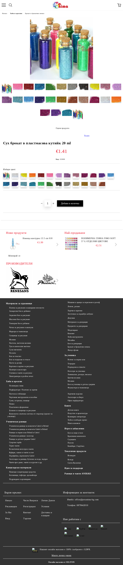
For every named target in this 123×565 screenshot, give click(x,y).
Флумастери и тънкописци (78, 388)
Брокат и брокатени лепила (34, 13)
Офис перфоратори (75, 401)
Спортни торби (15, 442)
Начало (4, 13)
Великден (71, 455)
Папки (11, 404)
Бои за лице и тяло (75, 433)
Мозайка (71, 340)
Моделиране (73, 330)
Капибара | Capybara (76, 446)
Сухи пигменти (15, 350)
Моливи (12, 340)
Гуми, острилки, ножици (19, 401)
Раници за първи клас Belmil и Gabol (24, 433)
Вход (7, 518)
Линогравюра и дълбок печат (21, 376)
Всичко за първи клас (76, 360)
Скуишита (72, 439)
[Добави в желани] (118, 195)
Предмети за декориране (78, 326)
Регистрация (29, 506)
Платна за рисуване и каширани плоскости (26, 308)
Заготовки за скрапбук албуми (80, 314)
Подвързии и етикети (76, 367)
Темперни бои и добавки (19, 323)
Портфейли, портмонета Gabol (21, 456)
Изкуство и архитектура (78, 413)
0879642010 (82, 505)
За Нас (8, 512)
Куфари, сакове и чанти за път (21, 452)
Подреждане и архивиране (20, 479)
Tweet (87, 136)
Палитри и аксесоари (17, 370)
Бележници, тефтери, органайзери (23, 475)
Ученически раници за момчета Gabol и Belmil (28, 429)
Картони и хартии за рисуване (21, 366)
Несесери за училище (76, 371)
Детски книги (73, 410)
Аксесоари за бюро (75, 397)
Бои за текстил (15, 356)
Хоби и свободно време (77, 420)
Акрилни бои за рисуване (19, 315)
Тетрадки (71, 364)
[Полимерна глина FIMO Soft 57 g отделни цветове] (71, 243)
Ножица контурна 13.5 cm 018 (37, 238)
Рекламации (11, 506)
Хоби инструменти (75, 337)
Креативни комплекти (77, 436)
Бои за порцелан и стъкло (19, 360)
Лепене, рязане (74, 306)
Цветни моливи (74, 378)
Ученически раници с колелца (21, 436)
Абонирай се (14, 256)
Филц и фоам (73, 350)
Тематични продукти (75, 451)
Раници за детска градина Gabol (22, 439)
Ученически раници (16, 422)
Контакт (27, 512)
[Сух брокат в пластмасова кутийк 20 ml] (61, 79)
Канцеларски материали (18, 468)
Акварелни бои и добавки (19, 311)
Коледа (70, 460)
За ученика (70, 355)
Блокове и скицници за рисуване (22, 410)
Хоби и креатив (16, 13)
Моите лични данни (61, 555)
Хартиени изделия (75, 394)
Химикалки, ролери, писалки (80, 374)
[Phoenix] (46, 280)
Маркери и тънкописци (18, 331)
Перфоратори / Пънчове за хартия (23, 390)
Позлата (12, 353)
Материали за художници (19, 303)
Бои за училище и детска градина (81, 384)
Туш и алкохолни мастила (19, 346)
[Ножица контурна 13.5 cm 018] (13, 243)
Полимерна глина (16, 386)
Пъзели (71, 443)
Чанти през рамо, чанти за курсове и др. (25, 462)
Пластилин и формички (18, 407)
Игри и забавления (74, 428)
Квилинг (71, 333)
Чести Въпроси (30, 500)
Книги (67, 406)
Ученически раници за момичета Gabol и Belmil (28, 426)
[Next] (56, 244)
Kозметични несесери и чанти (21, 449)
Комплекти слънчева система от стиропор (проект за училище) (30, 415)
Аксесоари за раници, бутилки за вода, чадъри (28, 459)
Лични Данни (48, 500)
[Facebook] (66, 511)
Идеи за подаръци (73, 468)
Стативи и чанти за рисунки (20, 373)
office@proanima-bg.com (87, 499)
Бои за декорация (75, 343)
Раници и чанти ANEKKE (77, 474)
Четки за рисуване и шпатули (21, 327)
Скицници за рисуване (18, 336)
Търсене (27, 518)
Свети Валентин (74, 463)
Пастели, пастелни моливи (20, 343)
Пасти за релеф (15, 363)
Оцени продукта (62, 128)
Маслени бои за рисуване (19, 319)
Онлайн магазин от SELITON (61, 562)
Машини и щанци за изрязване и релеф (84, 302)
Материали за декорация (78, 322)
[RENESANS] (19, 280)
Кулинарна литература (77, 417)
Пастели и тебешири (17, 394)
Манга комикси (74, 423)
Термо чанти (14, 446)
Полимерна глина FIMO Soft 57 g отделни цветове (98, 239)
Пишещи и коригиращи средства (22, 472)
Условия (45, 506)
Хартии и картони (75, 311)
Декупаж (71, 318)
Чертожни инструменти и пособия (23, 397)
